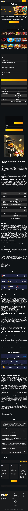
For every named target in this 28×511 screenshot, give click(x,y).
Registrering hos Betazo (5, 60)
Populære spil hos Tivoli (5, 57)
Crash (17, 29)
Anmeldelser (3, 77)
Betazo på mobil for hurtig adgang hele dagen (8, 67)
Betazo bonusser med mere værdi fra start (7, 65)
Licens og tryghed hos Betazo (6, 72)
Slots (23, 29)
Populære (3, 29)
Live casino (10, 29)
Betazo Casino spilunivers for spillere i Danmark (8, 62)
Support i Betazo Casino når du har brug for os (8, 74)
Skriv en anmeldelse (23, 461)
